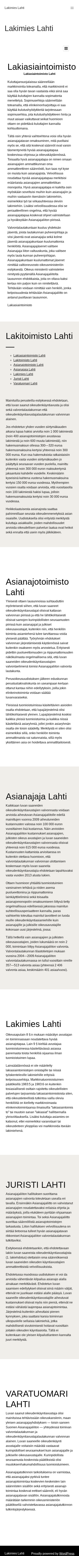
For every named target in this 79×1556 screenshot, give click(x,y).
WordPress (66, 1553)
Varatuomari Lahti (25, 383)
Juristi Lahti (21, 378)
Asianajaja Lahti (24, 369)
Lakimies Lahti (14, 7)
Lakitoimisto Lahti (25, 360)
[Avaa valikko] (72, 8)
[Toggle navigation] (66, 48)
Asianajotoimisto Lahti (28, 364)
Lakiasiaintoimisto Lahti (29, 355)
